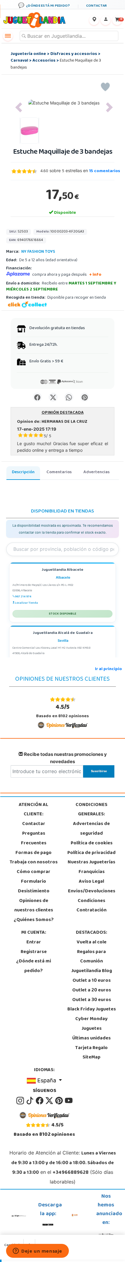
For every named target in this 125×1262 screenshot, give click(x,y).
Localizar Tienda (26, 603)
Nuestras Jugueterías (91, 862)
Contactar (33, 824)
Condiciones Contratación (91, 906)
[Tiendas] (94, 20)
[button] (19, 107)
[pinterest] (59, 1100)
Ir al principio (108, 669)
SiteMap (91, 1057)
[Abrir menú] (8, 36)
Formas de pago (33, 853)
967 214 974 (23, 596)
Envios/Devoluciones (91, 891)
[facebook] (40, 1100)
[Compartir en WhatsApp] (68, 397)
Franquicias (92, 872)
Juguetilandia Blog (91, 971)
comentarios (104, 171)
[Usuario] (105, 20)
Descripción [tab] (23, 472)
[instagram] (20, 1100)
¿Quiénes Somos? (34, 920)
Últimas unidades (91, 1038)
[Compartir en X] (53, 397)
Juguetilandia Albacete (62, 570)
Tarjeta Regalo (91, 1048)
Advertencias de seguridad (91, 829)
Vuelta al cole (91, 942)
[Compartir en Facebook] (37, 397)
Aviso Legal (91, 882)
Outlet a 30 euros (91, 1000)
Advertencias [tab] (96, 472)
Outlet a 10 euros (92, 981)
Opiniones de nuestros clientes (33, 906)
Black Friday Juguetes (91, 1009)
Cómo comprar (33, 872)
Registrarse (34, 952)
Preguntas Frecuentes (33, 838)
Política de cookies (92, 843)
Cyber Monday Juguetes (91, 1024)
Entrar (33, 942)
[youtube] (68, 1100)
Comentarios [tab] (59, 472)
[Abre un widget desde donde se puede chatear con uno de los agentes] (37, 1251)
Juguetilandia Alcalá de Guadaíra (63, 633)
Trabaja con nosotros (34, 862)
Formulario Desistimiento (33, 886)
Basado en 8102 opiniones (62, 711)
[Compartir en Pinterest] (84, 397)
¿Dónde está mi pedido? (33, 966)
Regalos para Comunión (91, 957)
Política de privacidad (91, 853)
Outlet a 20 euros (91, 990)
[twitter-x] (50, 1100)
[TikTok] (30, 1100)
